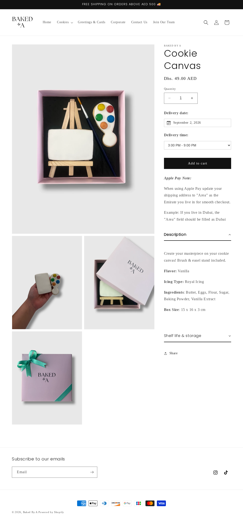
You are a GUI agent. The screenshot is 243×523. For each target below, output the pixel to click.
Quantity (170, 89)
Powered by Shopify (51, 512)
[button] (64, 22)
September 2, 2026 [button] (187, 122)
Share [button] (173, 353)
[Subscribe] (92, 472)
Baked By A (30, 512)
